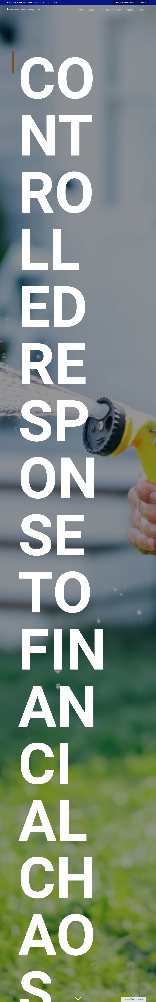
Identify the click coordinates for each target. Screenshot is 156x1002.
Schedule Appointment (125, 2)
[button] (80, 9)
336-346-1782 (56, 2)
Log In (143, 2)
